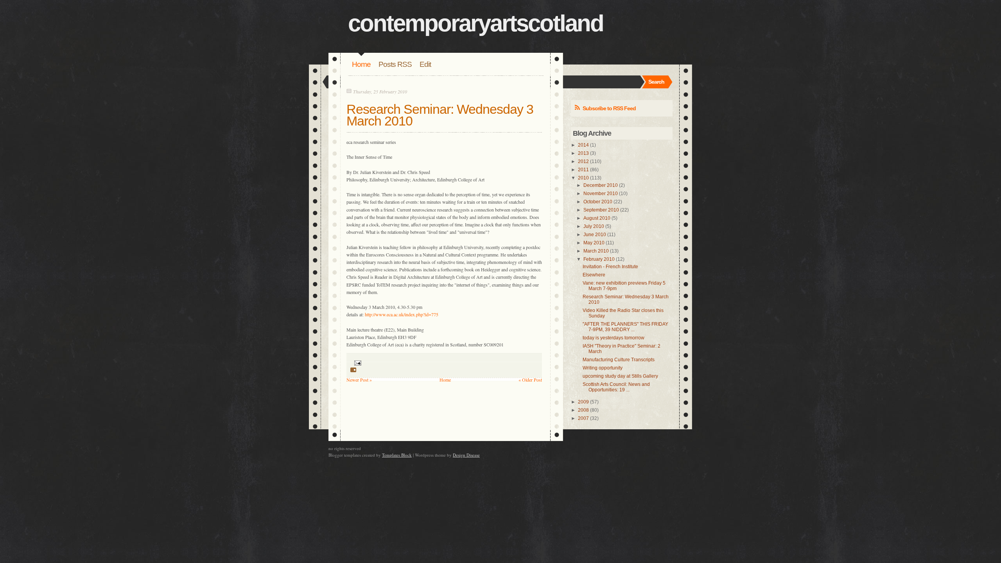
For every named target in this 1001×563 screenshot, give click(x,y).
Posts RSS (395, 64)
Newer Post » (359, 380)
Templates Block (397, 455)
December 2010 (600, 185)
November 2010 (600, 193)
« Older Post (530, 380)
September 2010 (601, 210)
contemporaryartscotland (475, 23)
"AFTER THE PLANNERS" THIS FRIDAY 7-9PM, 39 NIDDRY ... (625, 326)
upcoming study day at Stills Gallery (620, 376)
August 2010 (596, 218)
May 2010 (594, 243)
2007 (583, 418)
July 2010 (593, 226)
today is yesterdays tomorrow (613, 338)
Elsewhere (594, 275)
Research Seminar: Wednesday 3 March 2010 (439, 115)
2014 (583, 145)
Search (656, 82)
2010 (583, 178)
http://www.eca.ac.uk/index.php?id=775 (401, 314)
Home (361, 64)
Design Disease (466, 455)
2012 (583, 161)
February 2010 (599, 259)
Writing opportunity (602, 368)
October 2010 (597, 201)
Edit (425, 64)
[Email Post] (356, 362)
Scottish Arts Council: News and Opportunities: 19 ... (616, 387)
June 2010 (594, 234)
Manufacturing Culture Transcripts (619, 359)
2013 (583, 153)
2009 (583, 402)
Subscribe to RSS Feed (609, 108)
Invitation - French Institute (610, 266)
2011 (583, 169)
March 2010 (596, 251)
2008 (583, 410)
